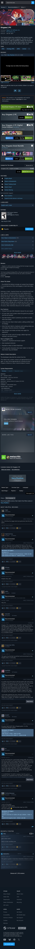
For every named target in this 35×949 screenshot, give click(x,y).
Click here (18, 99)
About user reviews (5, 469)
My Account (20, 920)
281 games (7, 716)
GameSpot (7, 276)
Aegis (6, 510)
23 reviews (7, 569)
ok (5, 748)
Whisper (7, 567)
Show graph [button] (29, 493)
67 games (7, 535)
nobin (6, 591)
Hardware (19, 899)
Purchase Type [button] (15, 487)
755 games (7, 672)
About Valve (20, 894)
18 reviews (7, 750)
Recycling (19, 902)
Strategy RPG (10, 49)
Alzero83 (7, 614)
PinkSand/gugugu (9, 793)
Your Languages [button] (9, 498)
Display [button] (21, 490)
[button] (3, 7)
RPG (3, 49)
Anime (24, 49)
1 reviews (13, 593)
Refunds (5, 923)
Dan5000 (7, 670)
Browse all (29, 165)
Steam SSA (6, 896)
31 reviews (13, 794)
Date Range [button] (4, 490)
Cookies (5, 920)
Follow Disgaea (10, 419)
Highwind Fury (9, 534)
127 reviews (14, 672)
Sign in (3, 85)
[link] (19, 138)
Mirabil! (7, 715)
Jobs (18, 896)
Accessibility (6, 914)
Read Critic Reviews (15, 458)
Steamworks (6, 899)
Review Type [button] (5, 487)
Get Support (20, 917)
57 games (7, 593)
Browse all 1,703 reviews (17, 873)
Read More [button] (30, 701)
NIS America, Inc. (10, 31)
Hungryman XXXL (10, 645)
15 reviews (13, 535)
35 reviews (14, 716)
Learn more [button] (29, 229)
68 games (7, 794)
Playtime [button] (13, 490)
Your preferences (16, 469)
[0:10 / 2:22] (17, 65)
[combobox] (18, 2)
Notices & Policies (8, 917)
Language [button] (25, 487)
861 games (7, 615)
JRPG (18, 49)
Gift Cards (5, 905)
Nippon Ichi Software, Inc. (13, 30)
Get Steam (19, 912)
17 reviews (7, 646)
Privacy (5, 912)
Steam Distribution (8, 902)
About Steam (6, 894)
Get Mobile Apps (9, 944)
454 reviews (7, 511)
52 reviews (14, 615)
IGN (6, 269)
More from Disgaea (13, 409)
